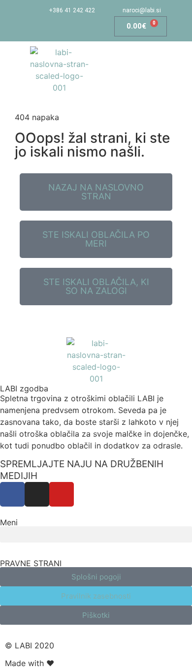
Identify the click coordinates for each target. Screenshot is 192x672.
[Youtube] (73, 26)
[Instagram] (54, 26)
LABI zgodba (24, 388)
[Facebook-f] (34, 26)
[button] (155, 70)
